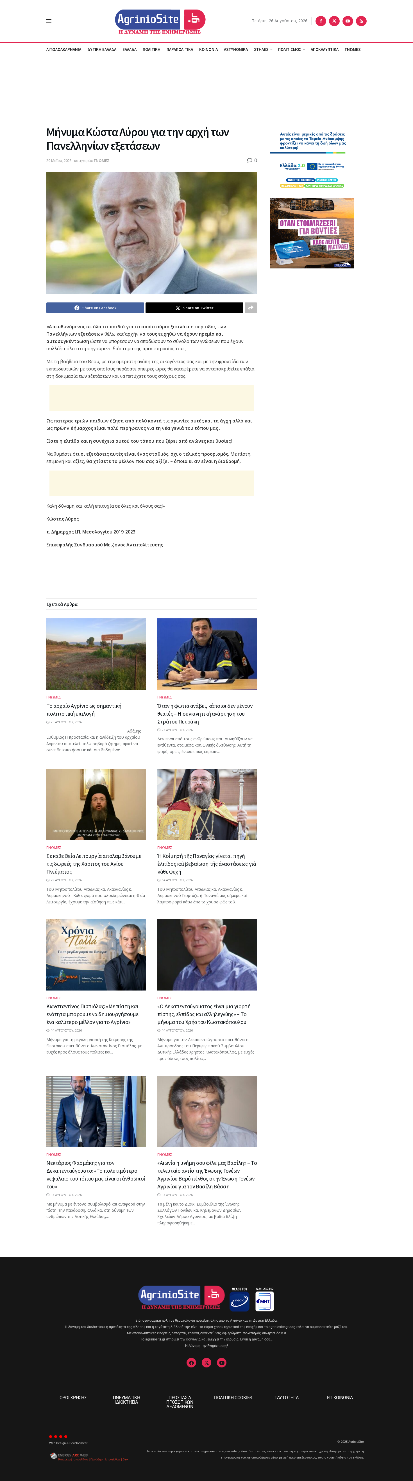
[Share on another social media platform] (251, 307)
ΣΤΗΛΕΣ (261, 49)
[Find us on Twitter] (334, 21)
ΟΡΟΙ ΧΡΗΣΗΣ (73, 1397)
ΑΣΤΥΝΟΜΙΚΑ (236, 49)
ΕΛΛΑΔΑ (129, 49)
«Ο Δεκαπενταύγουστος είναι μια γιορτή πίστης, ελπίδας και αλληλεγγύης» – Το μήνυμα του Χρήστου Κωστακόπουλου (203, 1014)
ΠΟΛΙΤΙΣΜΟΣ (289, 49)
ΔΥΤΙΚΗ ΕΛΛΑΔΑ (101, 49)
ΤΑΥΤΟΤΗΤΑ (286, 1397)
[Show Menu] (48, 21)
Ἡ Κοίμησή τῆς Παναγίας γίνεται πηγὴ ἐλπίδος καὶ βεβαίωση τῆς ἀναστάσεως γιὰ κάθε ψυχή (206, 863)
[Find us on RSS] (361, 21)
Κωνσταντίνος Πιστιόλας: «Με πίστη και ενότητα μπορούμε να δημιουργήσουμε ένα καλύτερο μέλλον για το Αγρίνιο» (92, 1014)
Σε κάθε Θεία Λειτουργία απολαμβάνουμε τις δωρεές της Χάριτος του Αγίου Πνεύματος (93, 863)
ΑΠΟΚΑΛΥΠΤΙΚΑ (325, 49)
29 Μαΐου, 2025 (59, 160)
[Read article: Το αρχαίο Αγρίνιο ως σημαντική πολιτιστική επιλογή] (96, 654)
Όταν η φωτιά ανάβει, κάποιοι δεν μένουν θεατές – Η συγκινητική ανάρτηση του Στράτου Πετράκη (204, 713)
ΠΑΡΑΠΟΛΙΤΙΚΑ (180, 49)
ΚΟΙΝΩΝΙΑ (208, 49)
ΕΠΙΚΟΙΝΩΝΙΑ (340, 1397)
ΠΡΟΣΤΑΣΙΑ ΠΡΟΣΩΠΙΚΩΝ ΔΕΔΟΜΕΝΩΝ (179, 1402)
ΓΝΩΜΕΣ (353, 49)
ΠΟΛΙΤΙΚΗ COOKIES (233, 1397)
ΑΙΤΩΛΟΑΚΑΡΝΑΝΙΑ (63, 49)
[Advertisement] (206, 89)
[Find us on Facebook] (321, 21)
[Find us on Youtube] (347, 21)
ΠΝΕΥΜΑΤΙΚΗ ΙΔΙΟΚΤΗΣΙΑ (126, 1400)
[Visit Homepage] (152, 21)
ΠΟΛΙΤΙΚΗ (151, 49)
